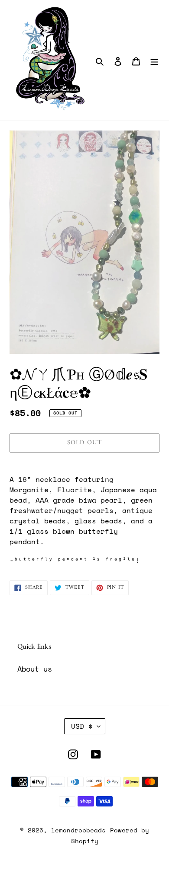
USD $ (82, 726)
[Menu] (154, 60)
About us (34, 668)
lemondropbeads (78, 830)
